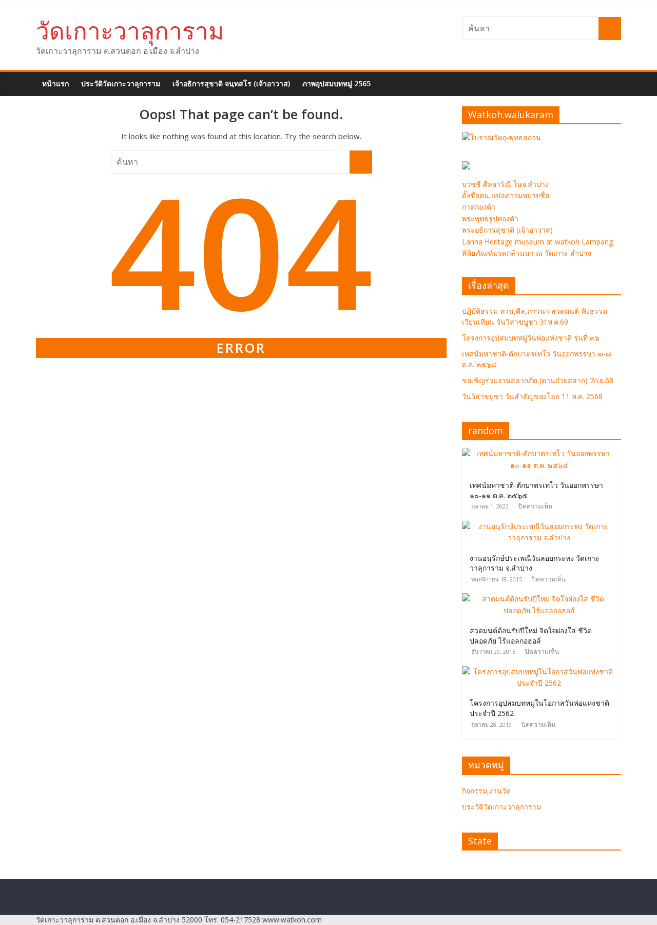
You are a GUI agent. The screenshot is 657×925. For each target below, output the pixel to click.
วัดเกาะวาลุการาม (130, 30)
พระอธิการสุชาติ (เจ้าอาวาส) (507, 230)
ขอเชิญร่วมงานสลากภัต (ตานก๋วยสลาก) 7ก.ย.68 (537, 380)
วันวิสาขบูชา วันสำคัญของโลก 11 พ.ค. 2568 (532, 396)
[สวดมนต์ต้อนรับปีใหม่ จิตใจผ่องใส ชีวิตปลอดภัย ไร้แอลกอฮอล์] (541, 598)
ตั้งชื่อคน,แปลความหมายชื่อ (505, 195)
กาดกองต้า (478, 207)
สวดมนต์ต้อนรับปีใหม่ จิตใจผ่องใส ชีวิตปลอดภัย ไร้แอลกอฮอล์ (531, 636)
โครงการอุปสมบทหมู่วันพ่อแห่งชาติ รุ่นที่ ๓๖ (531, 338)
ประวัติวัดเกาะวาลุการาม (120, 83)
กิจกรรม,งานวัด (486, 791)
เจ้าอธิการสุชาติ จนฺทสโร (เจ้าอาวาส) (231, 83)
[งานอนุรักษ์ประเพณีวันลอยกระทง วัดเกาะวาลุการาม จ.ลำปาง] (541, 526)
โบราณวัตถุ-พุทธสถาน (505, 137)
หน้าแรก (55, 83)
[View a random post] (615, 78)
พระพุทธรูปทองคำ (490, 218)
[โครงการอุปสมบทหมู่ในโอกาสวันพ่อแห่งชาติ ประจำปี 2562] (541, 671)
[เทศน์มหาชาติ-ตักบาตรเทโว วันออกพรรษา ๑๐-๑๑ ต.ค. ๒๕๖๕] (541, 453)
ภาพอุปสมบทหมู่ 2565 (336, 83)
